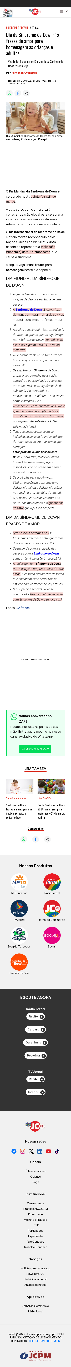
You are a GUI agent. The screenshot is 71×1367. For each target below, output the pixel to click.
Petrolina (35, 1055)
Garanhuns (36, 1042)
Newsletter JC (35, 1274)
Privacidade (35, 1214)
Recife (36, 1016)
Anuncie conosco (35, 1285)
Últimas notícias (35, 1171)
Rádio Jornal (35, 1311)
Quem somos (35, 1203)
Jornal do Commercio (35, 1306)
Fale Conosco (35, 1241)
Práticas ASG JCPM (35, 1209)
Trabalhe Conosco (35, 1247)
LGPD (35, 1225)
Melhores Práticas (35, 1220)
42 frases (23, 608)
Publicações (35, 1231)
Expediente (35, 1236)
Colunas (35, 1176)
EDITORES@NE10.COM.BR (44, 1341)
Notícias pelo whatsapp (35, 1268)
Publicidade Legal (36, 1279)
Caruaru (36, 1029)
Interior (35, 1092)
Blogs (35, 1182)
